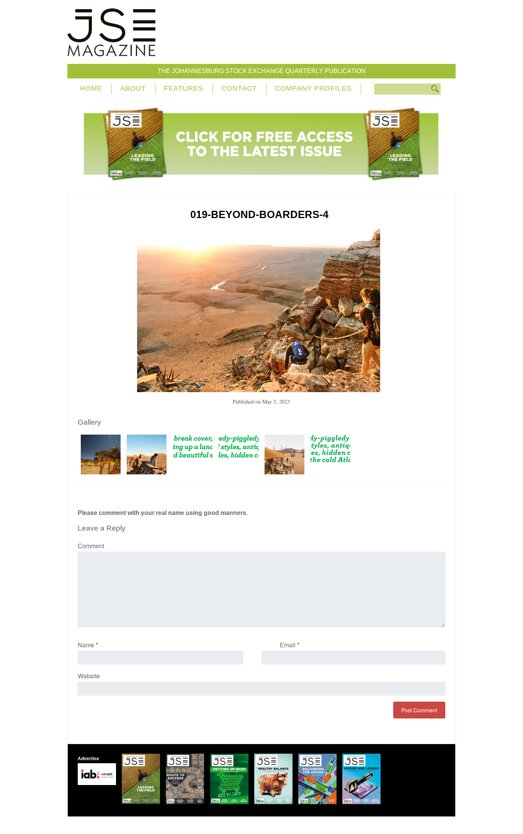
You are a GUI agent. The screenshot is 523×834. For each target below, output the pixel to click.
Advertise (88, 758)
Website (89, 675)
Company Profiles (313, 88)
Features (183, 88)
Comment (91, 545)
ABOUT (133, 88)
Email (289, 644)
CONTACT (239, 88)
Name (88, 644)
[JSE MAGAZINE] (111, 51)
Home (91, 88)
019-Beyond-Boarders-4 (259, 214)
